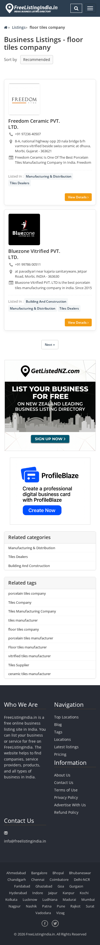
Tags (58, 731)
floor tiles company (23, 629)
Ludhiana (49, 899)
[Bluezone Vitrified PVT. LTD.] (24, 229)
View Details (77, 197)
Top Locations (66, 717)
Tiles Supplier (18, 665)
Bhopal (58, 872)
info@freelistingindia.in (25, 841)
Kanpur (68, 892)
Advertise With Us (70, 804)
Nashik (31, 906)
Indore (37, 892)
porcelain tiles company (27, 593)
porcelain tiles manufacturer (30, 638)
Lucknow (30, 899)
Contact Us (63, 782)
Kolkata (11, 899)
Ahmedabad (16, 872)
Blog (58, 724)
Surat (90, 906)
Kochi (84, 892)
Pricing (60, 754)
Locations (62, 739)
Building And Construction (46, 301)
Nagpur (15, 906)
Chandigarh (16, 879)
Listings (19, 27)
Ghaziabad (43, 886)
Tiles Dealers (19, 183)
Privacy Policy (66, 797)
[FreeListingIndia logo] (32, 8)
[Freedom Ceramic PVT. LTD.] (24, 99)
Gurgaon (76, 886)
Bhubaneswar (80, 872)
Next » (50, 344)
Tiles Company (19, 602)
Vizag (60, 912)
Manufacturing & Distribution (48, 176)
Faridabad (22, 886)
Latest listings (66, 746)
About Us (62, 775)
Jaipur (52, 892)
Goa (61, 886)
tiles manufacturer (23, 620)
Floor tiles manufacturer (27, 647)
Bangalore (39, 872)
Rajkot (75, 906)
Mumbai (88, 899)
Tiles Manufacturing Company (32, 611)
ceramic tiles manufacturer (29, 673)
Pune (61, 906)
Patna (46, 906)
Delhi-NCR (82, 879)
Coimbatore (59, 879)
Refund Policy (66, 812)
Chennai (37, 879)
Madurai (69, 899)
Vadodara (43, 912)
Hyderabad (18, 892)
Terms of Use (66, 789)
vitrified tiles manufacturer (29, 656)
